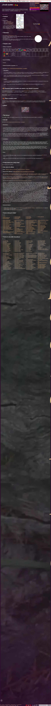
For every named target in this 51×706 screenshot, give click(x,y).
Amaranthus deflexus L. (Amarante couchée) (41, 253)
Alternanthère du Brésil (6, 244)
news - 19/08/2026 (46, 1)
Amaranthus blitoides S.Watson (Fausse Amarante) (31, 261)
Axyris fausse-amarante (41, 240)
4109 (17, 705)
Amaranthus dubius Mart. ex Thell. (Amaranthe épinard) (42, 256)
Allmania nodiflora (6, 266)
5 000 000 (2, 1)
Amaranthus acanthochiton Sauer (19, 268)
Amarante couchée (6, 245)
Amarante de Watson (6, 249)
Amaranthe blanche (17, 243)
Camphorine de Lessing (41, 245)
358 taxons (25, 253)
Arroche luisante (28, 217)
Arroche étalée (16, 218)
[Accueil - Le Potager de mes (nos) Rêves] (32, 705)
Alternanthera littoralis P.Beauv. (19, 255)
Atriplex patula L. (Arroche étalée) (31, 225)
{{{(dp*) (38, 90)
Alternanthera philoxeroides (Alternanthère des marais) (18, 261)
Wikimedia (20, 30)
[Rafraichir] (37, 705)
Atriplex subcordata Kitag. (42, 226)
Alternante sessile (5, 241)
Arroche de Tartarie (6, 218)
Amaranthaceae (2, 705)
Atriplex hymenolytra (17, 224)
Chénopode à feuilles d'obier (42, 248)
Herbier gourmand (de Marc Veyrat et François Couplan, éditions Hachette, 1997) (20, 177)
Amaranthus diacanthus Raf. (42, 254)
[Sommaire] (25, 12)
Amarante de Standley (6, 247)
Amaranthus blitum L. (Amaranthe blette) (29, 262)
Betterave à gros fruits (41, 242)
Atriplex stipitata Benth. (41, 225)
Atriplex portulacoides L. (30, 227)
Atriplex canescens (6, 223)
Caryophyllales (18, 704)
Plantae (3, 704)
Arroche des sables (17, 216)
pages (14, 207)
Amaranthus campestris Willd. (31, 263)
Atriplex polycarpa (29, 226)
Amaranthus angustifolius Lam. (31, 254)
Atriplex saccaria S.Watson (30, 233)
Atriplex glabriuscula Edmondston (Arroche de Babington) (8, 232)
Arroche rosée (28, 218)
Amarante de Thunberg (6, 248)
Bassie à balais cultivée (41, 241)
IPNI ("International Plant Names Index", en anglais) (17, 173)
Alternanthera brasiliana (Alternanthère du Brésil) (7, 269)
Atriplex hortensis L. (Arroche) (19, 223)
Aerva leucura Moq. (6, 261)
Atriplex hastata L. (17, 222)
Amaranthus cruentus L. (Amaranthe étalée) (30, 269)
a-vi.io (27, 1)
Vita (0, 704)
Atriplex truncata (40, 232)
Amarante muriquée (6, 251)
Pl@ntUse (33, 207)
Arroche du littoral (17, 217)
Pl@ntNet (29, 207)
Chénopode (39, 247)
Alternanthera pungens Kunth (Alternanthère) (19, 262)
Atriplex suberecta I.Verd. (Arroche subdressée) (42, 228)
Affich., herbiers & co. (33, 10)
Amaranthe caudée (17, 245)
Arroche (4, 216)
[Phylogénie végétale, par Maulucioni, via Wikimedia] (20, 28)
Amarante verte (16, 241)
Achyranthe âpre (5, 240)
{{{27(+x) (13, 90)
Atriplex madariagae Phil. (18, 233)
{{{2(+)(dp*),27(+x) (26, 90)
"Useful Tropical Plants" (39, 207)
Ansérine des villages (29, 241)
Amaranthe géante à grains (18, 249)
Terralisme (23, 1)
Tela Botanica (43, 174)
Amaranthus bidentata (29, 259)
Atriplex (7, 705)
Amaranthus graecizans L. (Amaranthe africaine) (42, 265)
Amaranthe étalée (17, 248)
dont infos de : (25, 139)
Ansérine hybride (28, 242)
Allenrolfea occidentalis (6, 265)
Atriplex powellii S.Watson (30, 228)
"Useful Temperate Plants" (8, 208)
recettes (20, 209)
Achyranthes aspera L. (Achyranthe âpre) (6, 253)
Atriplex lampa (16, 228)
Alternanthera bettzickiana (7, 267)
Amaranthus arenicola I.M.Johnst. (31, 255)
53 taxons (25, 223)
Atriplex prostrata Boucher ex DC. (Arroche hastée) (30, 229)
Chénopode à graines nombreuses (43, 249)
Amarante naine (17, 240)
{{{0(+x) (35, 73)
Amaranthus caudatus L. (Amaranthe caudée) (30, 265)
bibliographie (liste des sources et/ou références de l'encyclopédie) (23, 171)
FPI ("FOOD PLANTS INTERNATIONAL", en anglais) (17, 68)
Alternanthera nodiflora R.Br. (19, 256)
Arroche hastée (28, 216)
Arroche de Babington (6, 217)
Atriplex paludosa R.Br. (29, 224)
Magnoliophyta (7, 704)
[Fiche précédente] (26, 705)
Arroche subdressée (41, 216)
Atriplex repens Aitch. (29, 230)
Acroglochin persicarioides (7, 258)
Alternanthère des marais (7, 243)
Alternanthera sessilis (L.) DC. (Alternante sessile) (19, 264)
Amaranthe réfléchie (17, 251)
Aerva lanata (5, 260)
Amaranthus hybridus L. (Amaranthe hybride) (41, 267)
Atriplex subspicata (41, 229)
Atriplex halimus (11, 705)
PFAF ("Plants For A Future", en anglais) (20, 176)
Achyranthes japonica (6, 257)
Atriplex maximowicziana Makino (31, 220)
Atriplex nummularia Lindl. (30, 222)
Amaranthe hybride (17, 250)
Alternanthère (5, 242)
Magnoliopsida (13, 704)
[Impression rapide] (35, 6)
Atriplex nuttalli (28, 223)
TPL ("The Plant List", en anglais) (32, 173)
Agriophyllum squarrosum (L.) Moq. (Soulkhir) (7, 264)
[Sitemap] (34, 705)
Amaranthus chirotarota (30, 266)
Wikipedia (7, 169)
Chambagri (27, 169)
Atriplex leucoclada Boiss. (18, 230)
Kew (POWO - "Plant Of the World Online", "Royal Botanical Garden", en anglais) (27, 174)
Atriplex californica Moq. (7, 222)
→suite (19, 10)
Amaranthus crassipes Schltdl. (31, 267)
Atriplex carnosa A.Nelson (7, 224)
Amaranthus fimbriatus (41, 257)
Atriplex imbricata (17, 225)
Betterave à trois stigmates (42, 243)
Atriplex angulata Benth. (7, 220)
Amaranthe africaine (17, 242)
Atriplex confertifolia (6, 226)
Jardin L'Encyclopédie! (21, 169)
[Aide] (1, 700)
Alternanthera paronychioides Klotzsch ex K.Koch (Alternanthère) (19, 258)
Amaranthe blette (17, 244)
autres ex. (37, 6)
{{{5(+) (5, 102)
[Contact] (36, 705)
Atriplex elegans (5, 230)
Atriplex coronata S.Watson (7, 227)
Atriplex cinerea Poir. (6, 225)
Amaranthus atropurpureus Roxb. (31, 256)
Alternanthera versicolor (18, 267)
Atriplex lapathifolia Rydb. (18, 229)
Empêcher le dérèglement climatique (35, 1)
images (17, 207)
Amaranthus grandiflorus (42, 266)
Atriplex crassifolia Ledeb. (7, 228)
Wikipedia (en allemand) (13, 169)
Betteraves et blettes (41, 244)
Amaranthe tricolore (29, 240)
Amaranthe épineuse (17, 247)
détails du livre (36, 177)
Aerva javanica (5, 259)
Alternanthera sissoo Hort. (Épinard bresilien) (18, 266)
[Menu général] (9, 14)
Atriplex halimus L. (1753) (12, 35)
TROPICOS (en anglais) (23, 207)
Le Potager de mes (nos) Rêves (14, 1)
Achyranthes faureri (6, 256)
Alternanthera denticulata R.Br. (19, 253)
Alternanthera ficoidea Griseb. (19, 254)
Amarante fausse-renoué (7, 250)
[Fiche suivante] (30, 705)
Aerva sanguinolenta (6, 262)
